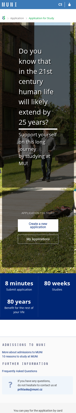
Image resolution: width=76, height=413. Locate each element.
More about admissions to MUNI (22, 352)
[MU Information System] (3, 18)
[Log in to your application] (69, 4)
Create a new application (38, 225)
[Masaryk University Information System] (9, 4)
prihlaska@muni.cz (30, 389)
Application (17, 18)
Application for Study (41, 18)
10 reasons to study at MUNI (20, 356)
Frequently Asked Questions (19, 371)
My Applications (38, 239)
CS (60, 4)
